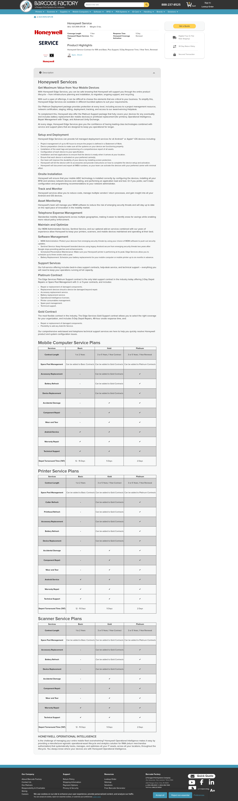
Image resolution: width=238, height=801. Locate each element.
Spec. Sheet (76, 55)
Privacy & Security (70, 788)
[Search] (146, 4)
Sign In (208, 3)
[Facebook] (202, 782)
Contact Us (26, 782)
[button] (185, 37)
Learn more (97, 797)
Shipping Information (72, 782)
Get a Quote (184, 26)
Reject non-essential (180, 795)
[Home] (35, 17)
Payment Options (70, 785)
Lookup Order (208, 7)
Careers (25, 794)
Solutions (108, 785)
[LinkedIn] (211, 782)
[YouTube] (192, 782)
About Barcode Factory (32, 779)
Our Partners (27, 785)
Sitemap (107, 782)
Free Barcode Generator (114, 788)
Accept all (160, 795)
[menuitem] (40, 11)
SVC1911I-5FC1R (46, 17)
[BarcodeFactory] (26, 4)
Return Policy (68, 779)
